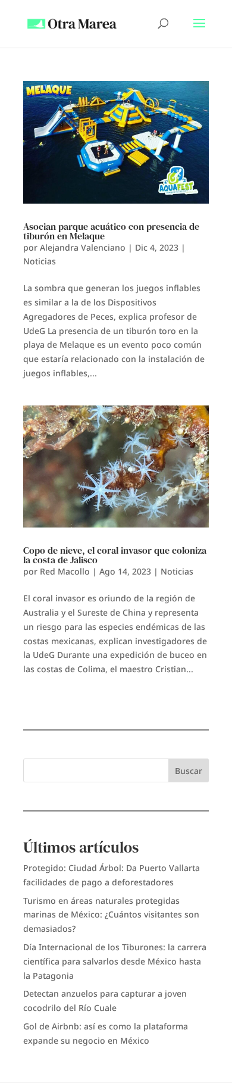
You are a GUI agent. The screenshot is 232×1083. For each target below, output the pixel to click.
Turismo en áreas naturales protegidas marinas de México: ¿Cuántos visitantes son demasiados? (111, 915)
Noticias (39, 261)
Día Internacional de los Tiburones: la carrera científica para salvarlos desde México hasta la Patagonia (114, 961)
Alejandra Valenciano (83, 247)
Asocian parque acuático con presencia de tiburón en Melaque (111, 231)
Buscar (188, 770)
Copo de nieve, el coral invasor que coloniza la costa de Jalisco (114, 555)
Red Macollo (65, 571)
